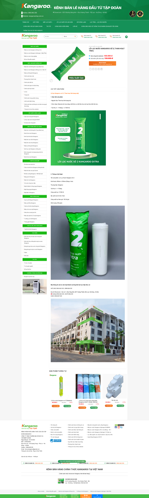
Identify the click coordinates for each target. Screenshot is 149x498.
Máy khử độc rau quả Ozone (31, 170)
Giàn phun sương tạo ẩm (30, 212)
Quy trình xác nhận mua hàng (75, 442)
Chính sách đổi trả (28, 82)
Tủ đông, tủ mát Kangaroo (30, 218)
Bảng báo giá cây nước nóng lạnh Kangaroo (34, 246)
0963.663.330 (88, 37)
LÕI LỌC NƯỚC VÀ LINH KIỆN (65, 22)
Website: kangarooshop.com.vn (33, 16)
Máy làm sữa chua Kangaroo (31, 142)
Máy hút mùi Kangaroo (29, 180)
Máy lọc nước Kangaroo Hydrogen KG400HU (99, 427)
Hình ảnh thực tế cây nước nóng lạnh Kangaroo (33, 237)
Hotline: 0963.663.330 (30, 13)
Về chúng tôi (54, 425)
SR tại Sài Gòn (27, 269)
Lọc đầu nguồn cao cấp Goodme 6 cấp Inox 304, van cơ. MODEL (100, 435)
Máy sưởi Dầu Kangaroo (30, 203)
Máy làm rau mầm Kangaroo (31, 139)
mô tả (25, 91)
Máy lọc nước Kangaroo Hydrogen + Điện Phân (35, 53)
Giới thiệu (36, 22)
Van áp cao (115, 400)
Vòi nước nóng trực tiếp (29, 183)
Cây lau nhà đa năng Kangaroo (31, 206)
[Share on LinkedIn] (101, 69)
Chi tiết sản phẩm (57, 89)
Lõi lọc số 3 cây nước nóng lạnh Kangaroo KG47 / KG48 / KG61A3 (88, 401)
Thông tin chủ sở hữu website (32, 30)
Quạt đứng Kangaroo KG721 (95, 437)
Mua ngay (67, 406)
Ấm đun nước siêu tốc (29, 164)
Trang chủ (25, 22)
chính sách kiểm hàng (62, 26)
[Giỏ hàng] (126, 37)
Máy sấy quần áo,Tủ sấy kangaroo (32, 215)
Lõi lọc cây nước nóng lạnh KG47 (32, 119)
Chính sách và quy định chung (32, 26)
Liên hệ (75, 26)
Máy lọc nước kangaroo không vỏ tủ (32, 50)
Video (25, 252)
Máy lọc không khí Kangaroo (31, 73)
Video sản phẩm (55, 430)
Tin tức (48, 26)
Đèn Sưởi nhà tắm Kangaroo (31, 136)
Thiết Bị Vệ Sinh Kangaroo (30, 229)
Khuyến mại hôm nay (29, 276)
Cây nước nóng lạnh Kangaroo (31, 116)
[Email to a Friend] (96, 69)
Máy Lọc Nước (47, 22)
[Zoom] (51, 80)
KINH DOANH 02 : (34, 463)
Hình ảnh (26, 255)
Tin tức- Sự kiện (28, 263)
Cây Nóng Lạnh (81, 22)
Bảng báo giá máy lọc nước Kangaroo (33, 249)
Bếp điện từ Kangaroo (29, 192)
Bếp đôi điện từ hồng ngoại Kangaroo (33, 186)
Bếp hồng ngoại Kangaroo (30, 189)
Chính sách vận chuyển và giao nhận (76, 439)
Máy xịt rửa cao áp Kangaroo (31, 209)
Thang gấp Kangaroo (29, 221)
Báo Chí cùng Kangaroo (57, 434)
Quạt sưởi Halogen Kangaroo (31, 200)
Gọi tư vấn (56, 406)
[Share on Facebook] (90, 69)
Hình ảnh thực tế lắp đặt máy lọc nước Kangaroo (33, 242)
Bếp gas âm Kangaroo (29, 176)
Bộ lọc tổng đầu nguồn (29, 59)
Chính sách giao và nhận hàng (31, 85)
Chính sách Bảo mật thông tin (75, 430)
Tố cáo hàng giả (55, 437)
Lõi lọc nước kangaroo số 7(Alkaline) (61, 400)
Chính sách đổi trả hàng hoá (75, 437)
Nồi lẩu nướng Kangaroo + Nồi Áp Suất (33, 173)
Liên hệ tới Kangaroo (56, 427)
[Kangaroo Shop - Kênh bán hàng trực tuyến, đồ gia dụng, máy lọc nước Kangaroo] (31, 36)
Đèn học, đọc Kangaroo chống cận (32, 149)
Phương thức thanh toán (30, 79)
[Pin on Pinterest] (98, 69)
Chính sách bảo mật (29, 76)
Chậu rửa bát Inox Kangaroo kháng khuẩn (34, 167)
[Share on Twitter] (93, 69)
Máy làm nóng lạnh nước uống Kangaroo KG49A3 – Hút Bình (98, 425)
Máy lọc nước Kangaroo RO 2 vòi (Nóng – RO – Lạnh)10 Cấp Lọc (100, 430)
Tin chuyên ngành (28, 266)
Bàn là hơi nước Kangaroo (30, 133)
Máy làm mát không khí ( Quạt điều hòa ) (34, 66)
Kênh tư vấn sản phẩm (56, 432)
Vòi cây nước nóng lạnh (29, 122)
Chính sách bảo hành (29, 88)
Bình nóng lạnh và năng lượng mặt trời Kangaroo (33, 153)
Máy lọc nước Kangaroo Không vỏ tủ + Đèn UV (35, 69)
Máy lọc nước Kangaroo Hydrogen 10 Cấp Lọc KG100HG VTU (99, 432)
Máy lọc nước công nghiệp (30, 56)
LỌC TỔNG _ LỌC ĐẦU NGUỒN (98, 22)
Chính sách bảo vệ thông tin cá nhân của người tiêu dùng (99, 26)
